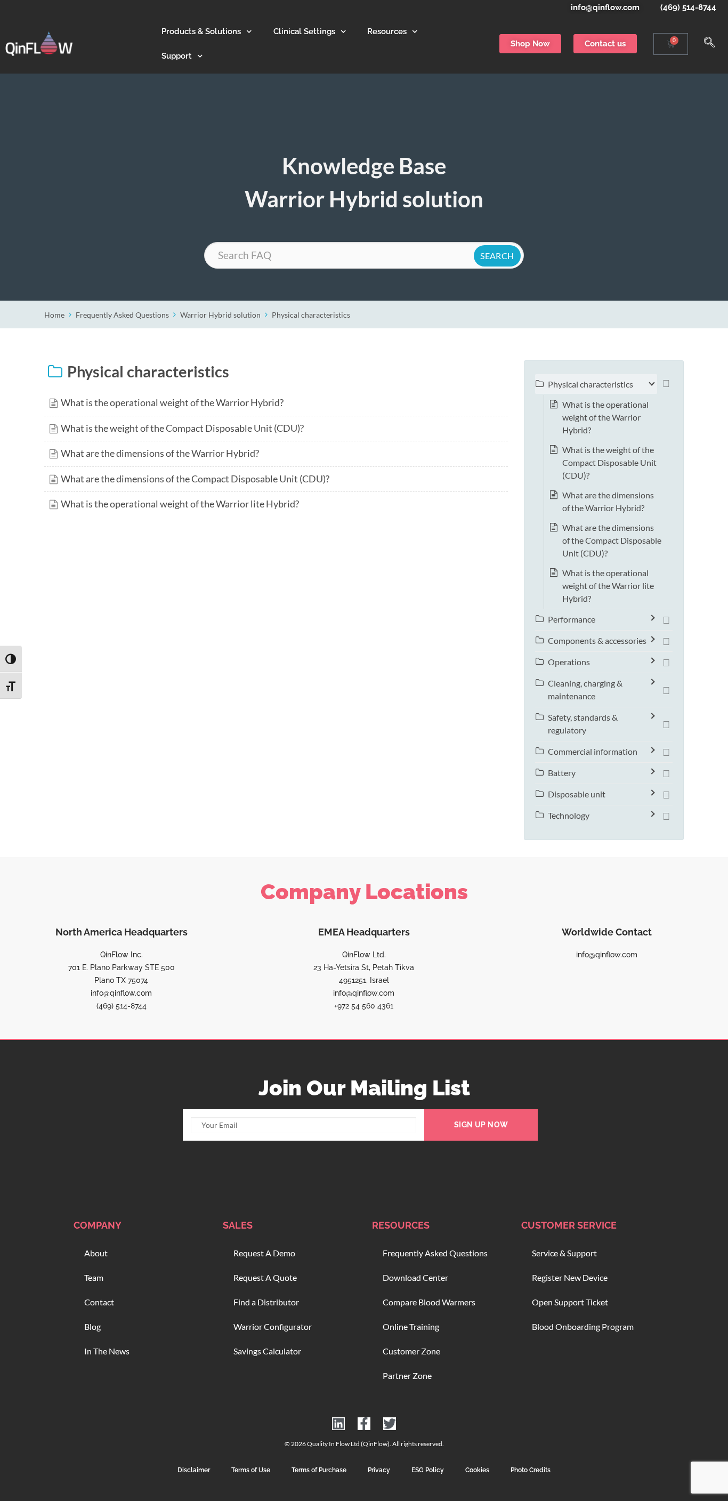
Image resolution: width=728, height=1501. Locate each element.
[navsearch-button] (709, 43)
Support (176, 56)
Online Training (411, 1326)
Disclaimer (193, 1470)
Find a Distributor (266, 1302)
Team (93, 1277)
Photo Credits (531, 1470)
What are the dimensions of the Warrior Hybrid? (160, 453)
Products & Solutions (201, 31)
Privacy (379, 1470)
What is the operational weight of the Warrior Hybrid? (172, 402)
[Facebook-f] (364, 1423)
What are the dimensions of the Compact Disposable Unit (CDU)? (195, 479)
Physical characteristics (311, 314)
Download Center (415, 1277)
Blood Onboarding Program (583, 1326)
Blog (92, 1326)
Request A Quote (265, 1277)
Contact (99, 1302)
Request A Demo (264, 1253)
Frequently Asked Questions (122, 314)
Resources (387, 31)
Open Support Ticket (570, 1302)
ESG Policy (427, 1470)
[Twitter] (389, 1423)
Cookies (477, 1470)
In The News (107, 1351)
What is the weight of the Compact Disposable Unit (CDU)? (182, 428)
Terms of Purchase (319, 1470)
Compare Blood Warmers (429, 1302)
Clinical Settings (304, 31)
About (96, 1253)
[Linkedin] (338, 1423)
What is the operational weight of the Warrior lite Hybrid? (180, 504)
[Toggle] (666, 384)
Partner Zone (407, 1375)
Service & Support (564, 1253)
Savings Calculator (267, 1351)
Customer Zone (411, 1351)
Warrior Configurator (272, 1326)
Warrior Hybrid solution (220, 314)
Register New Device (570, 1277)
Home (54, 314)
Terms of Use (250, 1470)
